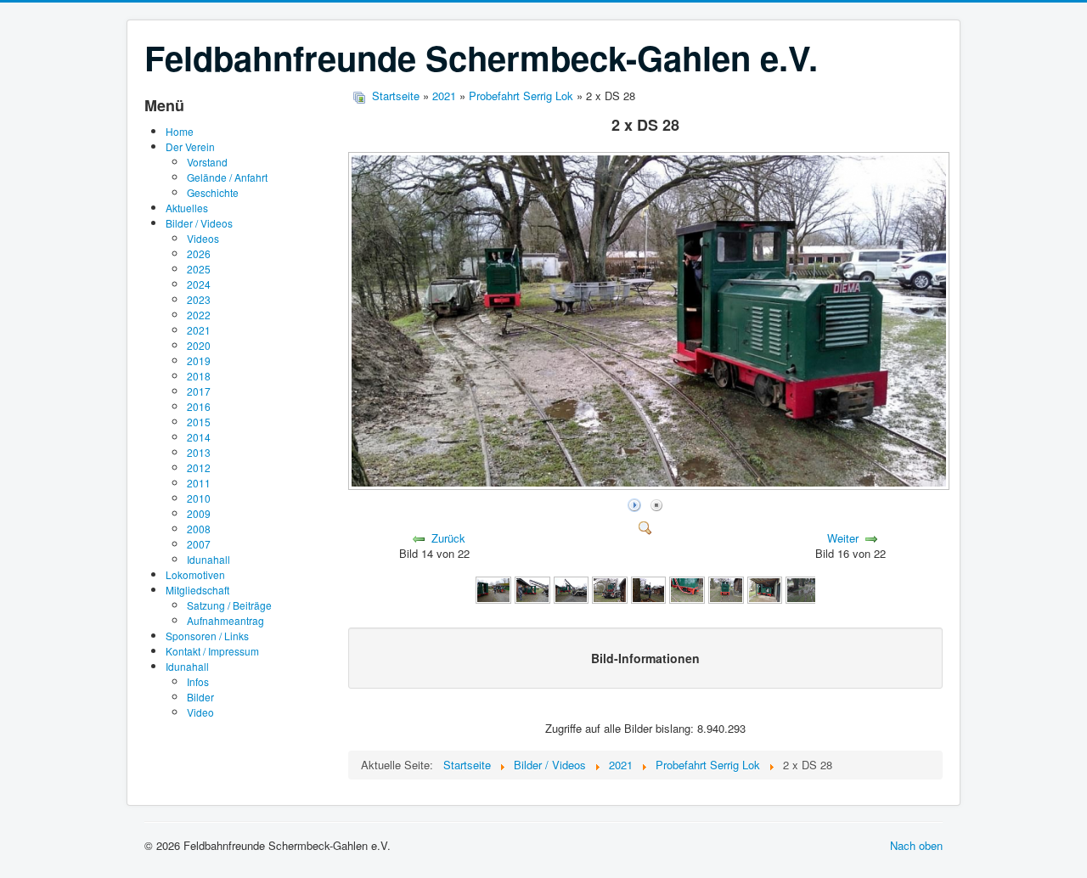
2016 (199, 406)
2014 (199, 437)
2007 (199, 544)
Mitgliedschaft (197, 590)
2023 (199, 299)
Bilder (200, 696)
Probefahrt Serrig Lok (521, 95)
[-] (493, 588)
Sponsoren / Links (207, 635)
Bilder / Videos (199, 223)
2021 (199, 330)
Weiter (843, 538)
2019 (199, 360)
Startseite (396, 95)
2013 (199, 452)
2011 (199, 483)
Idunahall (208, 559)
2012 (199, 467)
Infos (198, 681)
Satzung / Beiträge (229, 605)
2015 (199, 421)
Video (200, 712)
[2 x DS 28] (650, 485)
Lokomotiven (195, 574)
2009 (199, 513)
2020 (199, 345)
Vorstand (207, 162)
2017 (199, 391)
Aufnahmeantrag (225, 620)
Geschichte (213, 192)
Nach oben (916, 845)
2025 (199, 269)
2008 (199, 528)
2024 (199, 284)
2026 (199, 253)
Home (180, 131)
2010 (199, 498)
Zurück (448, 538)
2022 (199, 314)
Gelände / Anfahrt (227, 177)
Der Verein (190, 146)
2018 (199, 376)
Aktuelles (187, 207)
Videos (203, 238)
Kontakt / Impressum (212, 651)
